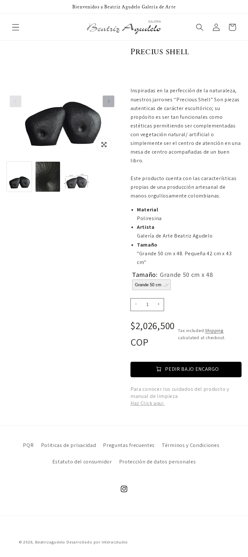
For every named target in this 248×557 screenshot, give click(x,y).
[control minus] (135, 304)
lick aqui (154, 403)
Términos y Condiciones (190, 445)
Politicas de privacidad (68, 445)
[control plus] (159, 304)
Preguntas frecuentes (129, 445)
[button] (15, 27)
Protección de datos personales (157, 461)
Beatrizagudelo (50, 542)
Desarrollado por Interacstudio (97, 542)
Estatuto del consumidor (82, 461)
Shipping (214, 330)
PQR (28, 445)
